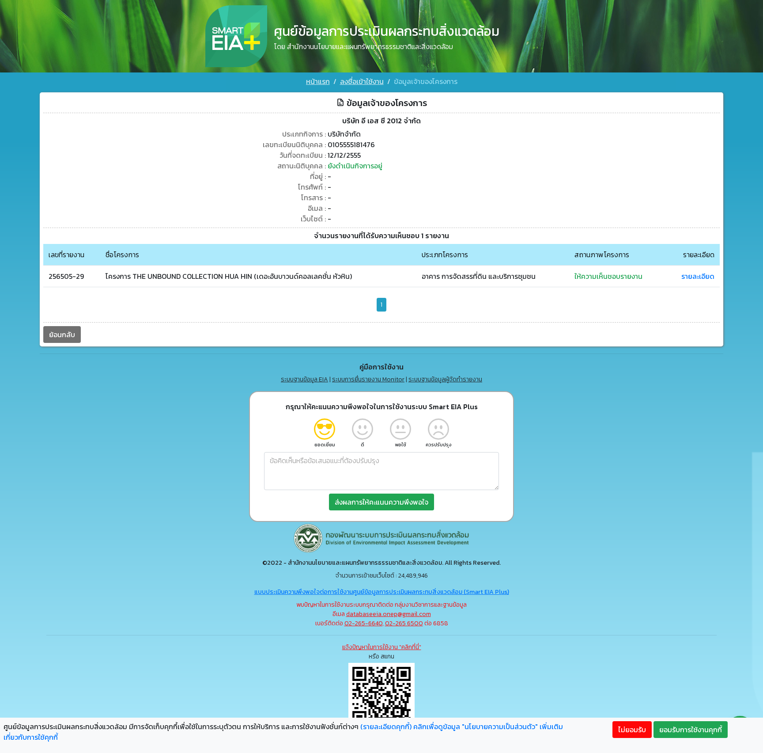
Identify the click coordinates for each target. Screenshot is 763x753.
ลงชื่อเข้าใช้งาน (362, 81)
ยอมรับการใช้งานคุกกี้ (690, 729)
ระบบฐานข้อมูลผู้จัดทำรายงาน (445, 379)
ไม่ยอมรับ (632, 729)
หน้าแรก (318, 81)
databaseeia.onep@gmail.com (388, 614)
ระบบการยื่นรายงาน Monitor (368, 379)
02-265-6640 (363, 623)
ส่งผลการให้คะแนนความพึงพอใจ (381, 502)
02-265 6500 (404, 623)
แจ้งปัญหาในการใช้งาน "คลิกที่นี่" (381, 647)
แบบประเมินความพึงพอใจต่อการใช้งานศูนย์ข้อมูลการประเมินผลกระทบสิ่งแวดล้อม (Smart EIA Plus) (381, 592)
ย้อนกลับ (62, 334)
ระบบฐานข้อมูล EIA (304, 379)
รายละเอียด (697, 276)
